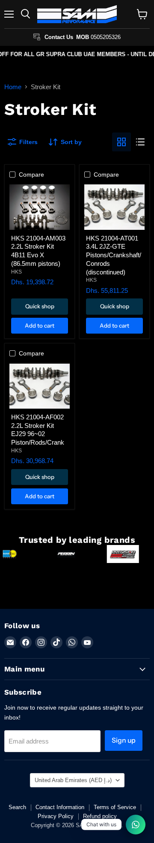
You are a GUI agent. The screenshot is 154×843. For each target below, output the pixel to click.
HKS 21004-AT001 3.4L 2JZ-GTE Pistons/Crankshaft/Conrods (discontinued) (113, 255)
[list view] (140, 141)
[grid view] (121, 141)
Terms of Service (115, 807)
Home (12, 86)
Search (17, 807)
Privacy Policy (56, 816)
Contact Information (60, 807)
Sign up (124, 740)
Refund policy (100, 816)
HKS (16, 272)
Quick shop (39, 306)
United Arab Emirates (73, 780)
